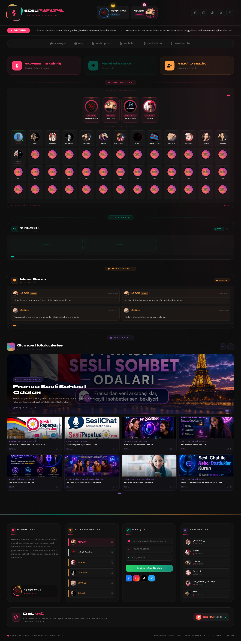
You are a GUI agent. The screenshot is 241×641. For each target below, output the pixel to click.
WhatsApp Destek (151, 568)
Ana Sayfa (160, 635)
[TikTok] (212, 12)
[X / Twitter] (221, 12)
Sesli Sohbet (154, 43)
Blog (81, 43)
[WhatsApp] (230, 12)
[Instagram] (203, 12)
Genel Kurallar (182, 43)
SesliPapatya (103, 43)
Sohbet (217, 635)
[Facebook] (194, 12)
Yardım (229, 635)
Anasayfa (60, 43)
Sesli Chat (129, 43)
